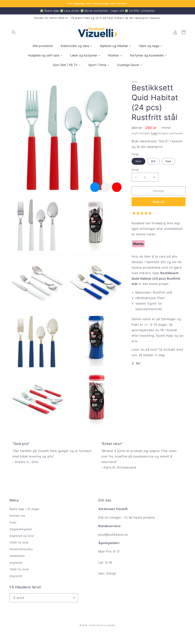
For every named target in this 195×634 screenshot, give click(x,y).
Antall (135, 169)
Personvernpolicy (21, 549)
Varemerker (17, 555)
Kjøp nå (158, 202)
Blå (153, 161)
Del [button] (138, 363)
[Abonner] (74, 597)
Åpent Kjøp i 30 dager (24, 509)
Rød (168, 161)
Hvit (138, 161)
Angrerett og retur (22, 535)
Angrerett (16, 562)
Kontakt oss (17, 515)
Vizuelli (92, 625)
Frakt (154, 133)
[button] (14, 32)
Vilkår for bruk (19, 542)
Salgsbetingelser (21, 529)
